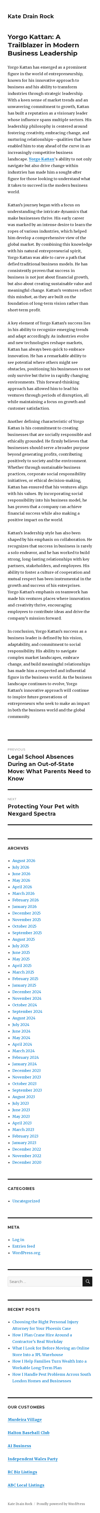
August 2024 (23, 1018)
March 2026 (23, 893)
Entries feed (23, 1246)
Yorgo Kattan (41, 159)
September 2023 (27, 1090)
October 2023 (24, 1083)
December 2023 (26, 1070)
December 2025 (26, 913)
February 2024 (25, 1057)
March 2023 (23, 1129)
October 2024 (24, 1005)
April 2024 (22, 1044)
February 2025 (25, 978)
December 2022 (26, 1149)
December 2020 (26, 1162)
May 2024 (21, 1037)
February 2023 (25, 1136)
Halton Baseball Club (29, 1432)
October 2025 (24, 926)
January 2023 (24, 1142)
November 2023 (26, 1077)
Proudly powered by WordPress (61, 1504)
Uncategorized (26, 1201)
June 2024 (21, 1031)
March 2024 (23, 1050)
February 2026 (25, 900)
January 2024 (24, 1064)
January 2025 (24, 985)
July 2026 (20, 867)
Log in (18, 1239)
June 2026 (21, 873)
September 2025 (27, 932)
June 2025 (21, 952)
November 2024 (26, 998)
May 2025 (21, 959)
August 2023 (23, 1096)
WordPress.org (26, 1252)
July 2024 (20, 1024)
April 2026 (22, 887)
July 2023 (20, 1103)
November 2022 (26, 1155)
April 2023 (22, 1123)
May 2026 (21, 880)
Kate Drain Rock (31, 16)
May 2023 (21, 1116)
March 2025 (23, 972)
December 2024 (26, 991)
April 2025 (22, 965)
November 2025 (26, 919)
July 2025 (20, 946)
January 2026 (24, 906)
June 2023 (21, 1110)
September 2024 (27, 1011)
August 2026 (23, 860)
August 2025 (23, 939)
